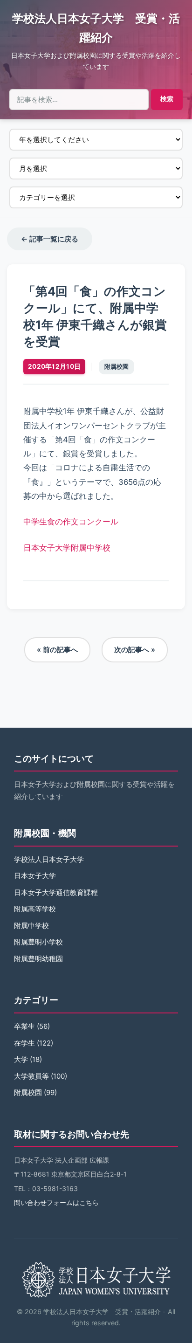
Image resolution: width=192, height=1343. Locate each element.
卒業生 (24, 1026)
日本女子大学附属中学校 (66, 547)
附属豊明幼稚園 (38, 958)
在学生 (24, 1043)
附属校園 (116, 366)
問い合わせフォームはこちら (56, 1202)
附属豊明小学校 (38, 941)
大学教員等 (31, 1076)
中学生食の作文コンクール (70, 521)
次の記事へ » (134, 649)
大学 (21, 1059)
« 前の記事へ (57, 649)
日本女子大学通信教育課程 (56, 892)
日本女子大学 (35, 875)
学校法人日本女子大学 (49, 859)
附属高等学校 (35, 908)
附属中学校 (31, 925)
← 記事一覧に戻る (49, 238)
